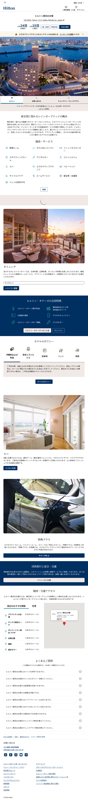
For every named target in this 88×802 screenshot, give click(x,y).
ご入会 (73, 10)
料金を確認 (65, 27)
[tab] (12, 100)
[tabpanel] (44, 107)
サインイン (81, 10)
